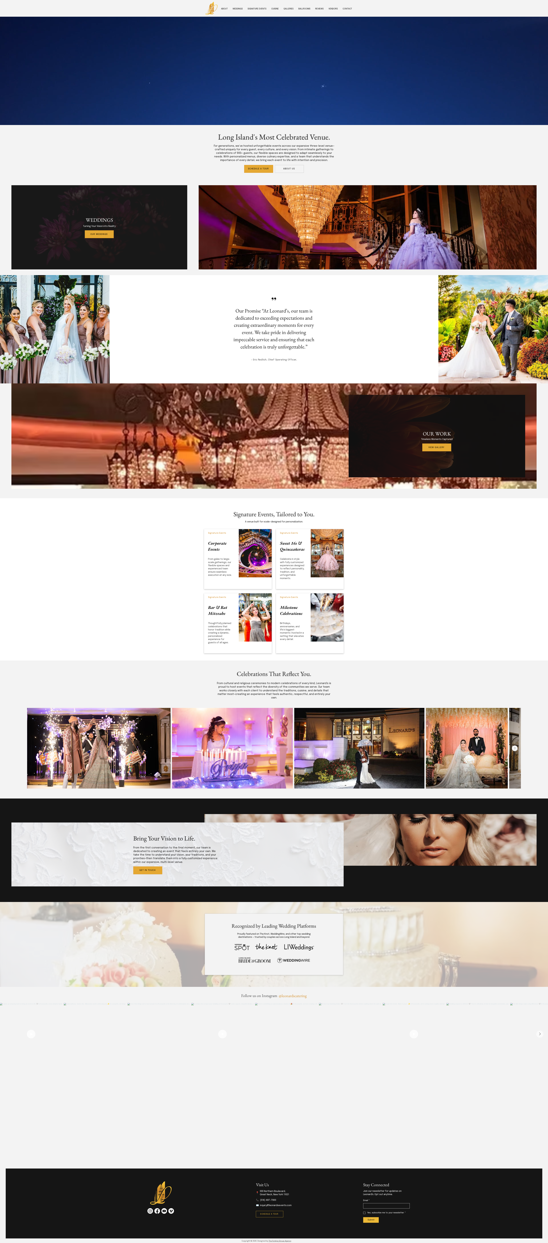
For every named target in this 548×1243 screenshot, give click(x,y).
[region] (238, 559)
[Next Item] (515, 748)
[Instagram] (150, 1211)
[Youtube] (164, 1211)
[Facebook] (157, 1211)
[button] (275, 8)
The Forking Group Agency (280, 1241)
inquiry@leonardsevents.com (276, 1205)
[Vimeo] (171, 1211)
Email (366, 1200)
